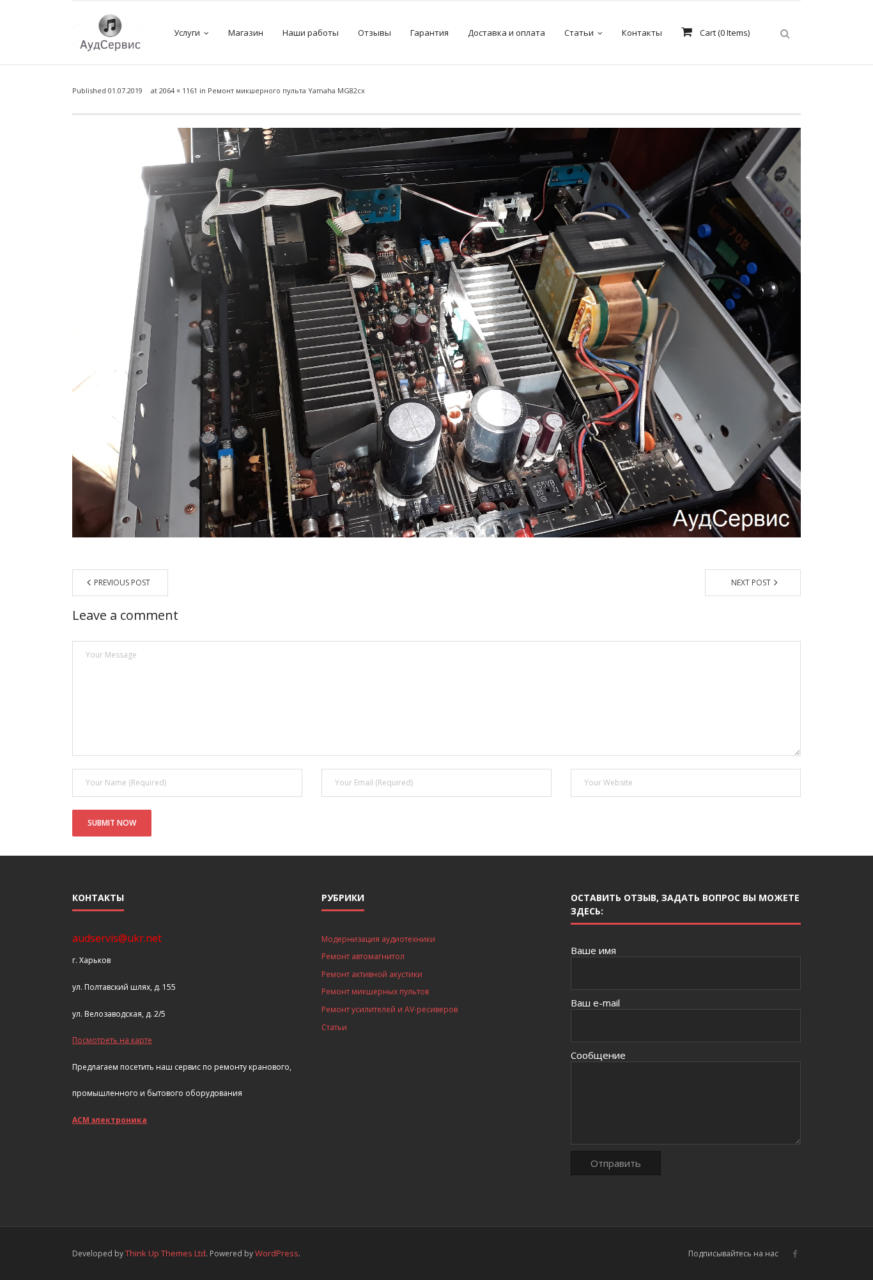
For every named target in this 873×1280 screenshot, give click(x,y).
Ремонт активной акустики (371, 974)
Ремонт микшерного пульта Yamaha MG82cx (286, 90)
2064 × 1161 (178, 90)
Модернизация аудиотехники (378, 939)
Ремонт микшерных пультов (375, 991)
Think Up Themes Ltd (165, 1253)
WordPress (276, 1253)
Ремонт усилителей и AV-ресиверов (389, 1009)
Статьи (334, 1027)
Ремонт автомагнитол (363, 956)
